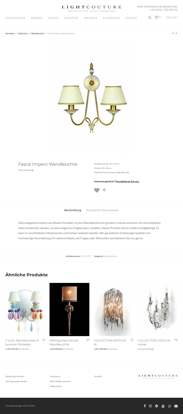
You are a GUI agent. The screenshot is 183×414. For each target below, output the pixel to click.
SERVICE (53, 18)
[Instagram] (150, 405)
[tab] (73, 210)
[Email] (176, 405)
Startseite (9, 33)
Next (176, 96)
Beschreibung (72, 210)
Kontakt (131, 18)
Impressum (55, 376)
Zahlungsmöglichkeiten (16, 381)
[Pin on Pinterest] (104, 190)
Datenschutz (56, 386)
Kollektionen (15, 18)
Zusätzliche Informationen (102, 210)
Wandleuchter (37, 33)
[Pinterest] (156, 405)
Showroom (111, 18)
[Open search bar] (150, 19)
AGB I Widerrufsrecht (60, 381)
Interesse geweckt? (116, 181)
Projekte (90, 18)
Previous (6, 96)
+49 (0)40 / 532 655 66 (163, 9)
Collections (22, 33)
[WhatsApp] (169, 405)
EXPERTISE (71, 18)
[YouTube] (163, 405)
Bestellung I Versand (14, 376)
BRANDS (36, 18)
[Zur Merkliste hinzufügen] (97, 190)
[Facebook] (145, 405)
